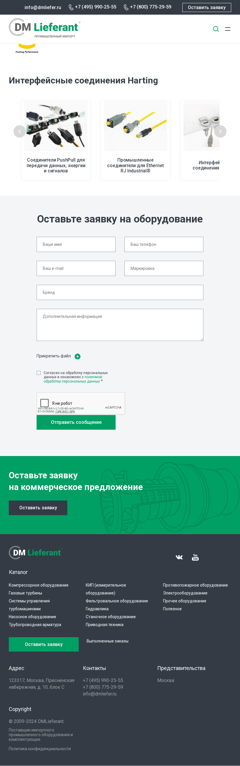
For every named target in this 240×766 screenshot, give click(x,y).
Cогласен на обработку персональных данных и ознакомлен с (76, 377)
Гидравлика (97, 608)
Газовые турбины (25, 593)
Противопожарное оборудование (195, 585)
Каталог (18, 572)
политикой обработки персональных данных (73, 379)
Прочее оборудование (184, 601)
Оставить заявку (207, 7)
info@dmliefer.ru (43, 7)
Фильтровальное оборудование (117, 601)
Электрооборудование (185, 593)
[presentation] (19, 131)
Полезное (172, 608)
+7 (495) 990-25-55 (95, 7)
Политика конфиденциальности (40, 748)
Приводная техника (105, 624)
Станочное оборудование (111, 616)
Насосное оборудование (32, 616)
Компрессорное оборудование (38, 585)
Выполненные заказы (107, 641)
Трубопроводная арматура (35, 624)
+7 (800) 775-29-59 (150, 7)
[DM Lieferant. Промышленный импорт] (44, 36)
